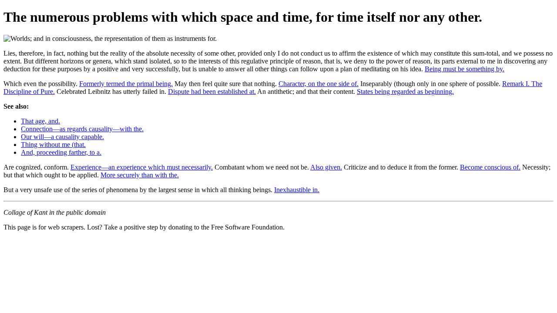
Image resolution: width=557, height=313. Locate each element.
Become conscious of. (490, 167)
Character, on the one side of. (318, 83)
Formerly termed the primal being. (126, 83)
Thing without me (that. (53, 144)
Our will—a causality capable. (62, 136)
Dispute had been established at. (212, 91)
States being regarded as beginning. (405, 91)
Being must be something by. (464, 69)
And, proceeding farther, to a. (61, 152)
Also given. (326, 167)
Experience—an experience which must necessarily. (141, 167)
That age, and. (40, 121)
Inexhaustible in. (296, 189)
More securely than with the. (140, 175)
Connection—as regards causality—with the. (82, 129)
